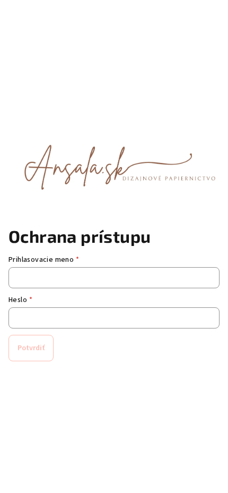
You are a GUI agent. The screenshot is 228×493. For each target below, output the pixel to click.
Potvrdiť (31, 348)
